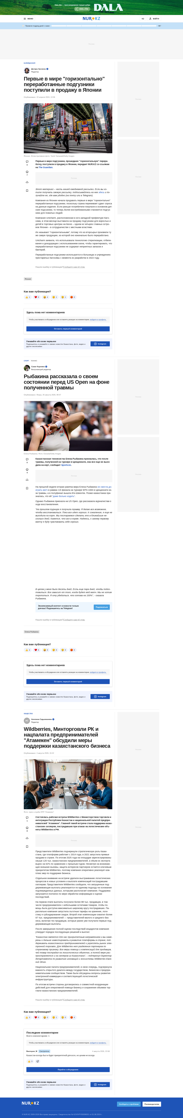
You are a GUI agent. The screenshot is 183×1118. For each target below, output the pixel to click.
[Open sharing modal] (27, 182)
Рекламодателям (152, 1104)
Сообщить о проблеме (129, 1104)
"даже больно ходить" (63, 496)
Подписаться (102, 607)
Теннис (34, 361)
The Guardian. (46, 167)
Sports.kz (66, 465)
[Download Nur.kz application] (91, 7)
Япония (28, 279)
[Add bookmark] (27, 190)
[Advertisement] (91, 43)
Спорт (26, 361)
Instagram (102, 344)
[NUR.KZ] (91, 19)
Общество (28, 714)
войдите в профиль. (98, 319)
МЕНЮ (30, 19)
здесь (101, 192)
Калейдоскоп (29, 63)
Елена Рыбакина (31, 632)
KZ (143, 19)
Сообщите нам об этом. (74, 267)
